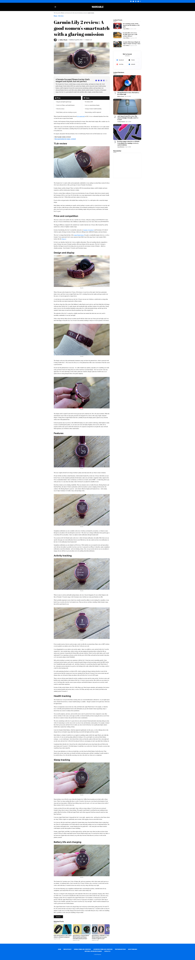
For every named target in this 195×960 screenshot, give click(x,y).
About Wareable (132, 949)
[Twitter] (133, 1)
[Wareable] (97, 7)
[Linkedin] (138, 1)
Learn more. (91, 13)
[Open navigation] (55, 7)
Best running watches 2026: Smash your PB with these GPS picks (131, 25)
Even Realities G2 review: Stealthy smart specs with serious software (130, 34)
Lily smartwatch (81, 116)
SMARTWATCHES (118, 76)
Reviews (61, 16)
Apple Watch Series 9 (79, 235)
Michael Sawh (120, 96)
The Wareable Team (120, 949)
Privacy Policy (67, 949)
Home (55, 16)
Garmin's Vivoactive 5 (88, 230)
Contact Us (107, 951)
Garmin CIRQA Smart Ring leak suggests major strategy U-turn (131, 42)
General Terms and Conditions (82, 949)
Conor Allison (126, 28)
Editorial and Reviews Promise (93, 951)
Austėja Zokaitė (121, 121)
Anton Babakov (121, 146)
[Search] (140, 1)
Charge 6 (64, 239)
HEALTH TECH (117, 99)
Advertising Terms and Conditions (103, 949)
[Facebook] (131, 1)
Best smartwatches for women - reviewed (65, 139)
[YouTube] (136, 1)
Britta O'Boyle (63, 40)
